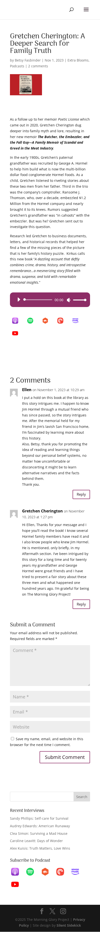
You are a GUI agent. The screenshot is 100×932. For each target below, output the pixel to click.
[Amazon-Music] (77, 321)
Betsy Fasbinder (28, 60)
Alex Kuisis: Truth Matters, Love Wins (40, 848)
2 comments (38, 66)
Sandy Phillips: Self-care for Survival (39, 818)
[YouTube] (17, 333)
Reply (81, 494)
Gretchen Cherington (42, 511)
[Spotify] (32, 321)
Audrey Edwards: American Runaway (40, 826)
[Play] (19, 299)
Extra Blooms (78, 60)
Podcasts (17, 66)
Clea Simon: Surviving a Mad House (38, 833)
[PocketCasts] (62, 321)
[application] (50, 299)
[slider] (78, 300)
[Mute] (69, 300)
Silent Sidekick (68, 925)
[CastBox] (47, 321)
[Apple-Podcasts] (17, 321)
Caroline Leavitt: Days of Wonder (36, 840)
